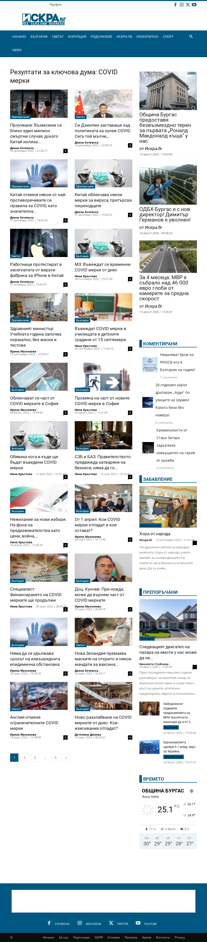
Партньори (81, 937)
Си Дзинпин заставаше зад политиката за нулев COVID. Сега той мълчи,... (103, 131)
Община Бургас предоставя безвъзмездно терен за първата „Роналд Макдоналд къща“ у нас (165, 128)
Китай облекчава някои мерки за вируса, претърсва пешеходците (103, 200)
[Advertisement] (103, 901)
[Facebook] (175, 4)
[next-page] (66, 757)
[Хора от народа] (168, 507)
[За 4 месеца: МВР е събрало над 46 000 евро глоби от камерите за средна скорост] (168, 257)
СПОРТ (168, 36)
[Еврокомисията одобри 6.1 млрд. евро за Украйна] (149, 747)
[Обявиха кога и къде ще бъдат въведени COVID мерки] (39, 436)
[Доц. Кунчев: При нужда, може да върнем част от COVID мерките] (103, 568)
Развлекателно (150, 525)
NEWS (16, 50)
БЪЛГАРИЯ (39, 36)
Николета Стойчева (154, 664)
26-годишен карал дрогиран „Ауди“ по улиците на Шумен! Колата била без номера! (173, 399)
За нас (63, 937)
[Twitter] (188, 4)
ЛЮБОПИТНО (147, 36)
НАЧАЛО (19, 36)
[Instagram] (181, 4)
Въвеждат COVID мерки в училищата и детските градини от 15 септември (100, 334)
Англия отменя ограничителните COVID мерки (34, 723)
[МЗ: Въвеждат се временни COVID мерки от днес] (103, 243)
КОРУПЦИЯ (77, 36)
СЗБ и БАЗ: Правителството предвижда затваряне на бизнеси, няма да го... (103, 462)
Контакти (163, 937)
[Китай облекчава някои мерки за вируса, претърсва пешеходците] (103, 174)
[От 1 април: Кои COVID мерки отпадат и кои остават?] (103, 499)
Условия (114, 937)
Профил (56, 4)
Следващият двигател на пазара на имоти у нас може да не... (168, 652)
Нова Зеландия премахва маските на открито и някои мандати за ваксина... (103, 659)
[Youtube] (194, 4)
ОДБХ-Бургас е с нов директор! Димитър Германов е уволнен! (165, 215)
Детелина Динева (88, 734)
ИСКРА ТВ (124, 36)
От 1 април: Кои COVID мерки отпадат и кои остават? (97, 525)
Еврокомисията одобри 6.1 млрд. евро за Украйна (179, 747)
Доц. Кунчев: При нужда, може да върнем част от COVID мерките (99, 595)
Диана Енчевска (22, 148)
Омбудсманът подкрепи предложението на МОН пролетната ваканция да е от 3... (178, 713)
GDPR (99, 937)
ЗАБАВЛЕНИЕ (157, 479)
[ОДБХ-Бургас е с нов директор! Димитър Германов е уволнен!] (168, 184)
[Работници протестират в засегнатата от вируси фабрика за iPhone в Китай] (39, 243)
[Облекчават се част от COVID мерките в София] (39, 377)
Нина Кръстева (86, 276)
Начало (48, 937)
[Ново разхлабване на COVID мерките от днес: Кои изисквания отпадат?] (103, 696)
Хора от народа (154, 533)
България (82, 256)
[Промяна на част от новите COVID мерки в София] (103, 377)
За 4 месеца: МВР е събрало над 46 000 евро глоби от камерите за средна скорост (164, 288)
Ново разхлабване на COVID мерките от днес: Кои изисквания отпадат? (103, 723)
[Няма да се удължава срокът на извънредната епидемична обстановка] (39, 632)
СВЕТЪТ (58, 36)
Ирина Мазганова (23, 351)
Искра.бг (145, 540)
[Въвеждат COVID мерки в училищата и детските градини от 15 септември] (103, 307)
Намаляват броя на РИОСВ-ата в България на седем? (177, 362)
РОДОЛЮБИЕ (101, 36)
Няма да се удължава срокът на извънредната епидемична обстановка (35, 659)
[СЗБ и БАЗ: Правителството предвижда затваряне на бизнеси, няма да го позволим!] (103, 436)
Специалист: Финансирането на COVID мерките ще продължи (36, 595)
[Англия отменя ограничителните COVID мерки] (39, 696)
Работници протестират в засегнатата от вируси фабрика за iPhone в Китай (37, 270)
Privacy (180, 937)
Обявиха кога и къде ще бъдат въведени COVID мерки (34, 462)
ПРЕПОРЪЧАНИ (160, 592)
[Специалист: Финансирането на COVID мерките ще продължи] (39, 568)
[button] (191, 36)
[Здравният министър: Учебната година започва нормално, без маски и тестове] (39, 307)
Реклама (131, 937)
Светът (80, 117)
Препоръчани (20, 117)
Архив (146, 937)
